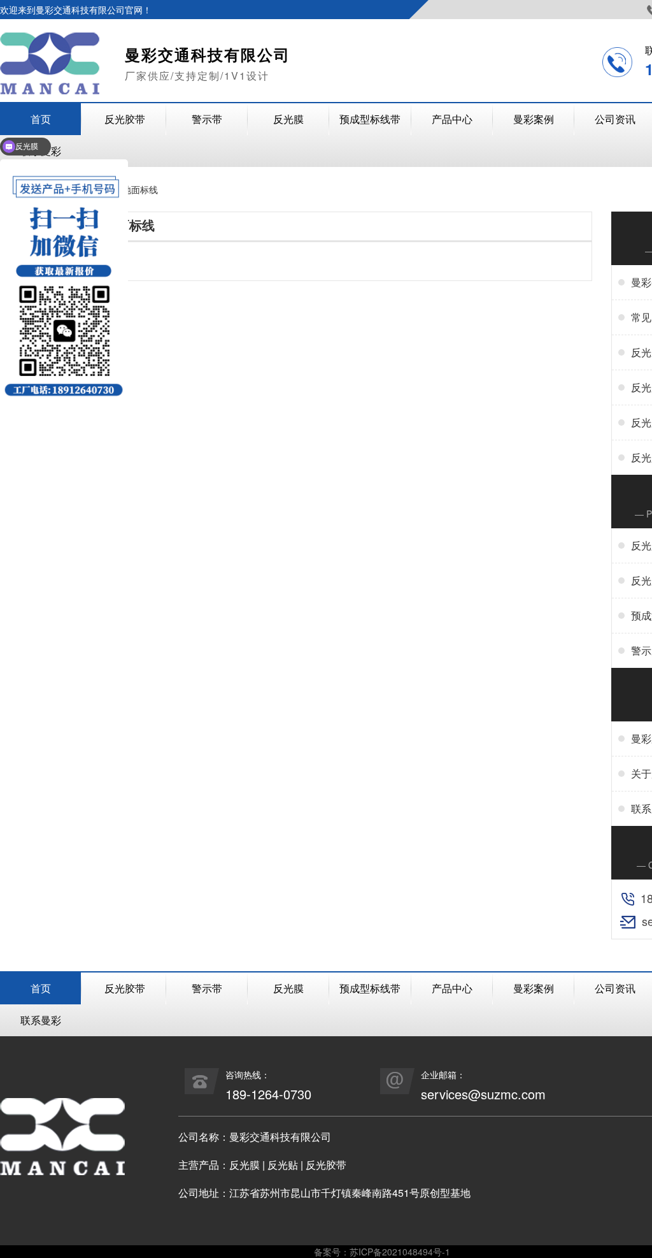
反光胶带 (124, 119)
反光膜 (288, 119)
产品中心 (452, 119)
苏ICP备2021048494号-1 (400, 1251)
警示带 (207, 119)
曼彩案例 (533, 119)
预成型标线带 (369, 119)
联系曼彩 (40, 1020)
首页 (41, 988)
